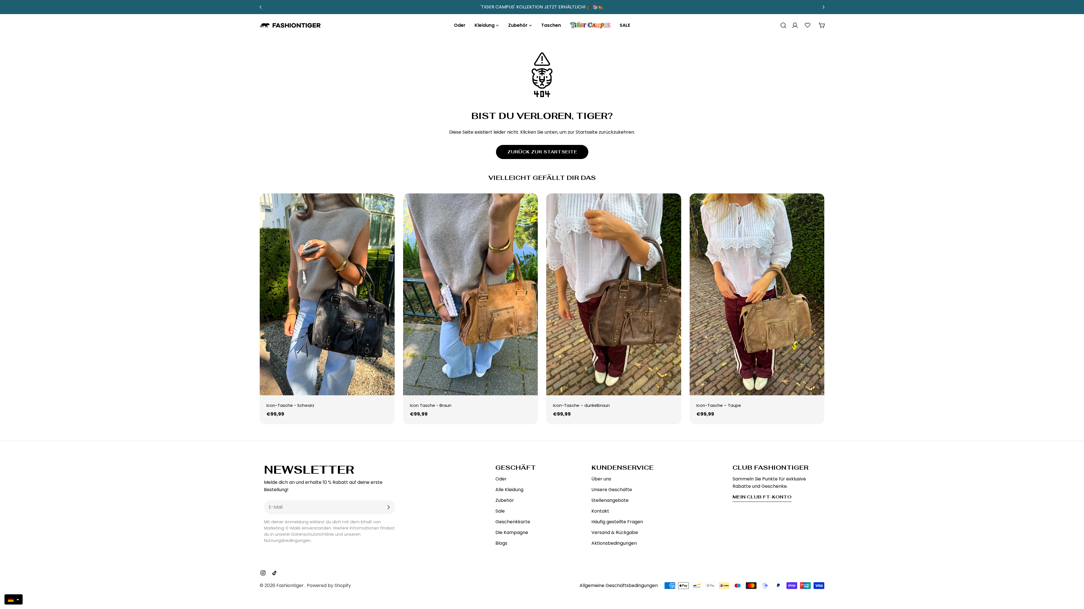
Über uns (601, 479)
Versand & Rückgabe (614, 532)
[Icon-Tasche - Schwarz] (327, 294)
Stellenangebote (610, 500)
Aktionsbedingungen (614, 543)
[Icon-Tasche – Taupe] (757, 294)
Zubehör (504, 500)
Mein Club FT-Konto (762, 497)
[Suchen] (781, 25)
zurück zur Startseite (542, 152)
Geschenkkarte (512, 521)
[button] (14, 599)
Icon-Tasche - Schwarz (290, 405)
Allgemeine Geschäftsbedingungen (619, 585)
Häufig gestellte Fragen (617, 521)
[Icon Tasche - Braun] (470, 294)
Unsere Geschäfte (611, 489)
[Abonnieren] (388, 507)
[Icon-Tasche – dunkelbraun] (613, 294)
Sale (500, 511)
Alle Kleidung (509, 489)
